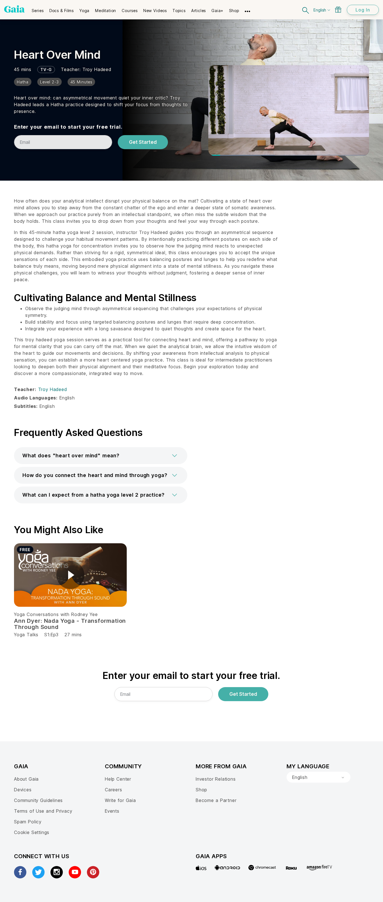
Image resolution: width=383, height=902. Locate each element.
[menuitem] (38, 9)
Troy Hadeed (96, 69)
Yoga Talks (26, 634)
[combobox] (318, 777)
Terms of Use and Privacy (43, 811)
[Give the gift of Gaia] (338, 9)
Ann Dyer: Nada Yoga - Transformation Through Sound (70, 623)
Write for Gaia (120, 800)
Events (112, 811)
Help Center (118, 779)
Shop (201, 789)
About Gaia (26, 779)
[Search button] (306, 10)
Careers (113, 789)
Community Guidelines (38, 800)
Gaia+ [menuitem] (217, 10)
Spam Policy (27, 821)
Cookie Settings (31, 832)
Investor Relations (216, 779)
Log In (363, 10)
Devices (23, 789)
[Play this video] (70, 575)
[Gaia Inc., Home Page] (14, 9)
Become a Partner (216, 800)
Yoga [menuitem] (84, 10)
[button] (100, 455)
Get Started (143, 142)
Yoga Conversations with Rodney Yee (56, 614)
